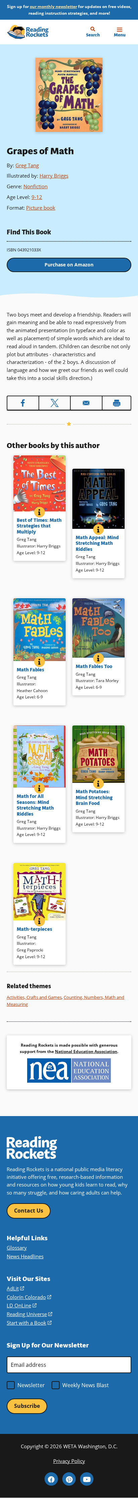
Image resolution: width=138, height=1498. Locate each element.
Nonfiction (35, 186)
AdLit (15, 1288)
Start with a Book (29, 1322)
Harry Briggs (54, 175)
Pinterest (69, 1479)
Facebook (51, 1479)
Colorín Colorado (29, 1297)
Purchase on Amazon (69, 264)
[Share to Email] (86, 403)
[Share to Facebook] (23, 403)
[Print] (117, 403)
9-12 (36, 197)
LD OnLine (22, 1305)
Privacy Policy (69, 1461)
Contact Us (28, 1210)
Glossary (17, 1247)
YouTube (86, 1479)
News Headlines (25, 1256)
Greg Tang (27, 165)
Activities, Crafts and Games (34, 997)
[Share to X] (55, 403)
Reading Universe (29, 1314)
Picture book (40, 207)
